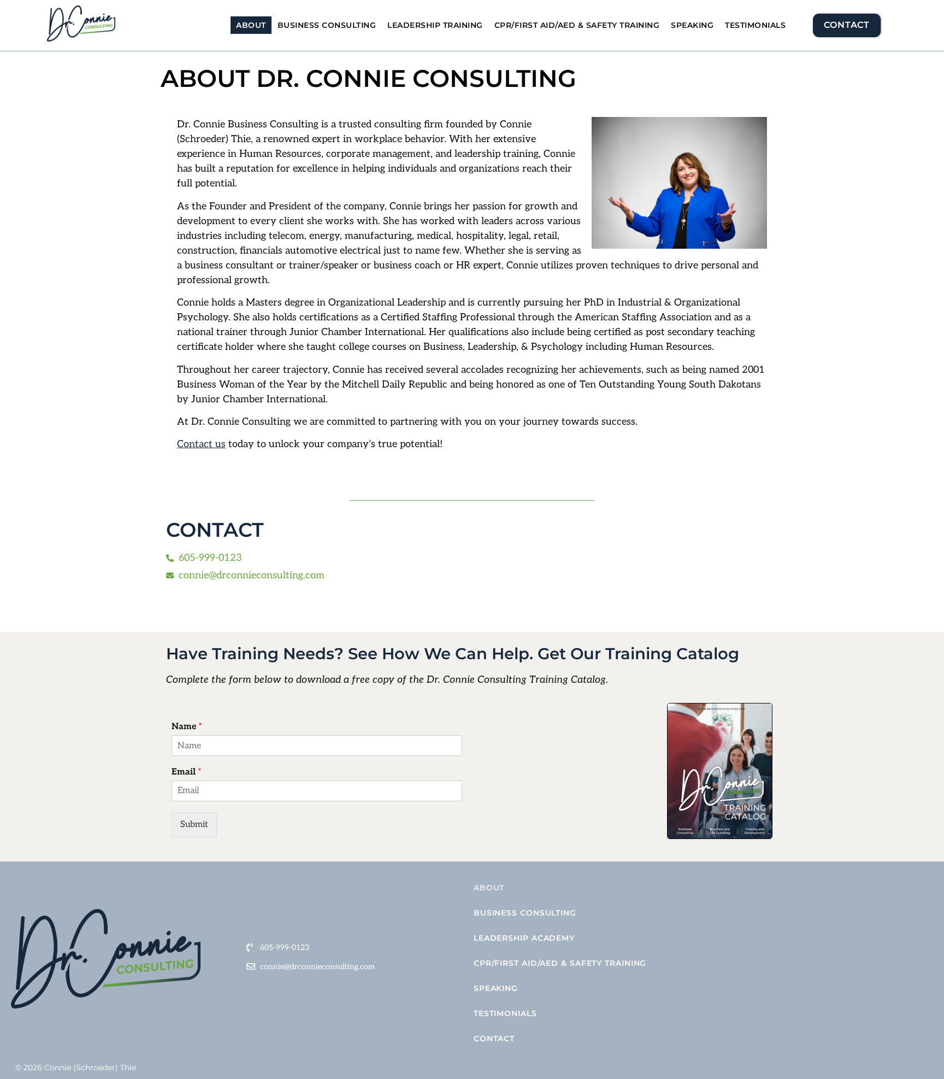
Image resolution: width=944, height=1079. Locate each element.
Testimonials (755, 25)
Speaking (692, 25)
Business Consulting (327, 25)
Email (187, 772)
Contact (494, 1038)
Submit (194, 824)
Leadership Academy (524, 938)
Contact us (201, 444)
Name (187, 727)
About (251, 25)
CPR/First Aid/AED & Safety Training (577, 25)
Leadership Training (435, 25)
